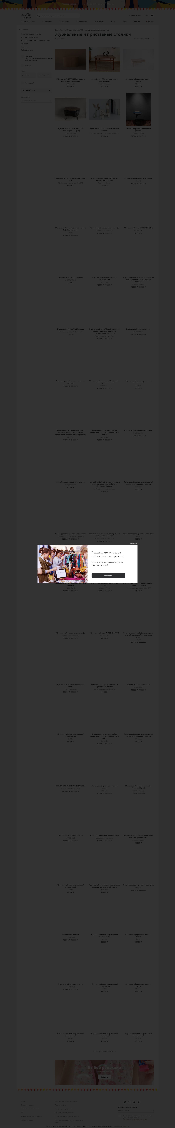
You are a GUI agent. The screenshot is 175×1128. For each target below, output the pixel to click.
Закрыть (132, 543)
